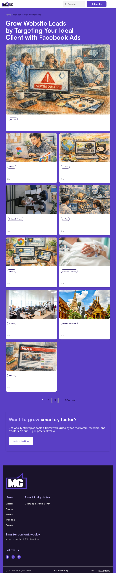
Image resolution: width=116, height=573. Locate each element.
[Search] (65, 4)
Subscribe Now (21, 441)
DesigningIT (104, 570)
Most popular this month (37, 503)
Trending (10, 519)
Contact (10, 525)
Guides (9, 509)
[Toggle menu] (111, 4)
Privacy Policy (61, 570)
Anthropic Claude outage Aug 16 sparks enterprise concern (54, 125)
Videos (9, 514)
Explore (9, 503)
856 (67, 400)
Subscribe (97, 4)
